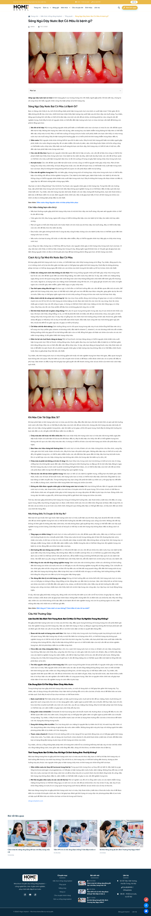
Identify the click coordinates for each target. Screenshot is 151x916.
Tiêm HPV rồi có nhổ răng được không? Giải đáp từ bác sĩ (74, 850)
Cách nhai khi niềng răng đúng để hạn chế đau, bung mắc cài (99, 884)
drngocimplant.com (35, 801)
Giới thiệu (88, 7)
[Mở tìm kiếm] (118, 7)
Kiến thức (64, 7)
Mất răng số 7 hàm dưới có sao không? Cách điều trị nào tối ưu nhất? (63, 608)
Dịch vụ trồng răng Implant (62, 899)
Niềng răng (62, 888)
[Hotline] (146, 899)
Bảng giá (56, 7)
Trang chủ (37, 7)
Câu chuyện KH (77, 7)
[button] (134, 2)
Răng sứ (62, 892)
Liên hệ (97, 7)
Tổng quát (69, 16)
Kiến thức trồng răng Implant (51, 16)
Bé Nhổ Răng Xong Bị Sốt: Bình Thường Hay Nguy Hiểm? (120, 850)
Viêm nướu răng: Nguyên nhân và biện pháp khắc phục (57, 202)
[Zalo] (146, 911)
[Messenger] (146, 905)
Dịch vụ (45, 7)
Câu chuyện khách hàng (62, 895)
